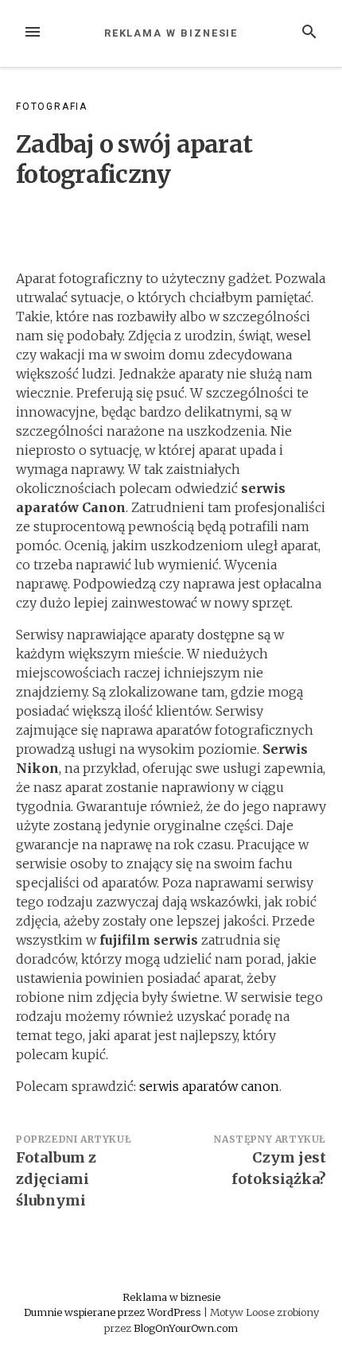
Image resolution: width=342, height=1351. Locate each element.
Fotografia (51, 106)
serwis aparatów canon (209, 1086)
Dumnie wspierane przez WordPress (114, 1312)
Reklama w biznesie (171, 33)
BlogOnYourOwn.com (186, 1328)
